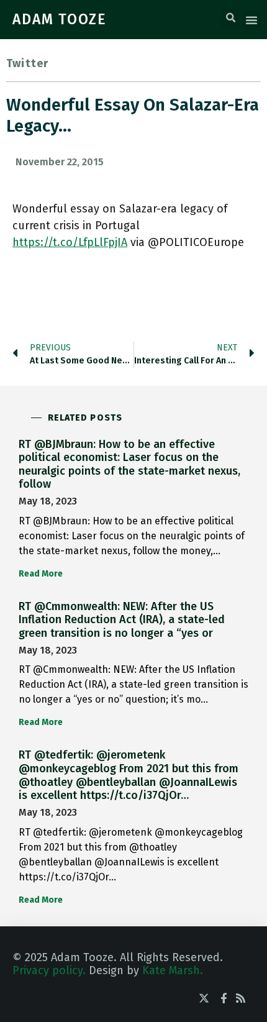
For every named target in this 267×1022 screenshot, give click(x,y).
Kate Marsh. (172, 970)
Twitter (27, 63)
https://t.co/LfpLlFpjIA (69, 242)
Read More (41, 573)
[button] (230, 18)
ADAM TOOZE (59, 19)
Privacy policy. (49, 970)
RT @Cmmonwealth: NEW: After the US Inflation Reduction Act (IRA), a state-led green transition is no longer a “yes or (122, 620)
